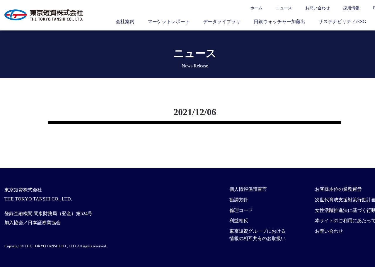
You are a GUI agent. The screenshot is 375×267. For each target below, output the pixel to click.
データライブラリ (222, 21)
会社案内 (125, 21)
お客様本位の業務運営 (338, 189)
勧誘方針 (238, 199)
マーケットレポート (169, 21)
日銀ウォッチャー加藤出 (279, 21)
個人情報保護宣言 (248, 189)
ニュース (284, 8)
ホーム (256, 8)
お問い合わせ (317, 8)
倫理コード (241, 210)
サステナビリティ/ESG (342, 21)
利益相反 (238, 220)
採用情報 (351, 8)
